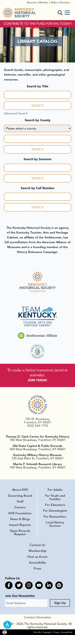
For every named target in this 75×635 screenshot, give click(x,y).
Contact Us (37, 545)
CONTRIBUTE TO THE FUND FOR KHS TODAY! (38, 24)
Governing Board (20, 496)
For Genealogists (55, 511)
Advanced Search (16, 113)
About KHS (20, 490)
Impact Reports (20, 525)
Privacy (56, 632)
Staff (20, 501)
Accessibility (37, 562)
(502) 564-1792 (37, 426)
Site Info (37, 632)
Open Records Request (20, 532)
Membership (37, 551)
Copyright (47, 632)
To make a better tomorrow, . (37, 372)
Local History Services (55, 524)
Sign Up (60, 603)
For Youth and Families (55, 497)
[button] (7, 625)
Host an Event (37, 557)
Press (37, 568)
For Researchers (55, 516)
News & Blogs (20, 519)
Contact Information (37, 617)
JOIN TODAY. (38, 380)
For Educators (55, 505)
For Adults (55, 490)
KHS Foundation (20, 513)
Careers (19, 507)
